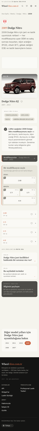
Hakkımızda (6, 403)
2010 (21, 343)
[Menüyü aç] (35, 6)
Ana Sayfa (5, 14)
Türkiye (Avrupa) (12, 115)
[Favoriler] (27, 6)
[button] (19, 158)
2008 (7, 348)
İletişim (4, 407)
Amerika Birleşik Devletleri (23, 119)
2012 (7, 343)
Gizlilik (4, 410)
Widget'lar (5, 392)
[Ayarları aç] (31, 6)
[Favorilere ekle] (21, 101)
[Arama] (22, 6)
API (3, 388)
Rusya (8, 119)
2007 (14, 348)
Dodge (18, 14)
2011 (14, 343)
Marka (12, 14)
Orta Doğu (25, 115)
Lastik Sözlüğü (7, 396)
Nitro (24, 14)
